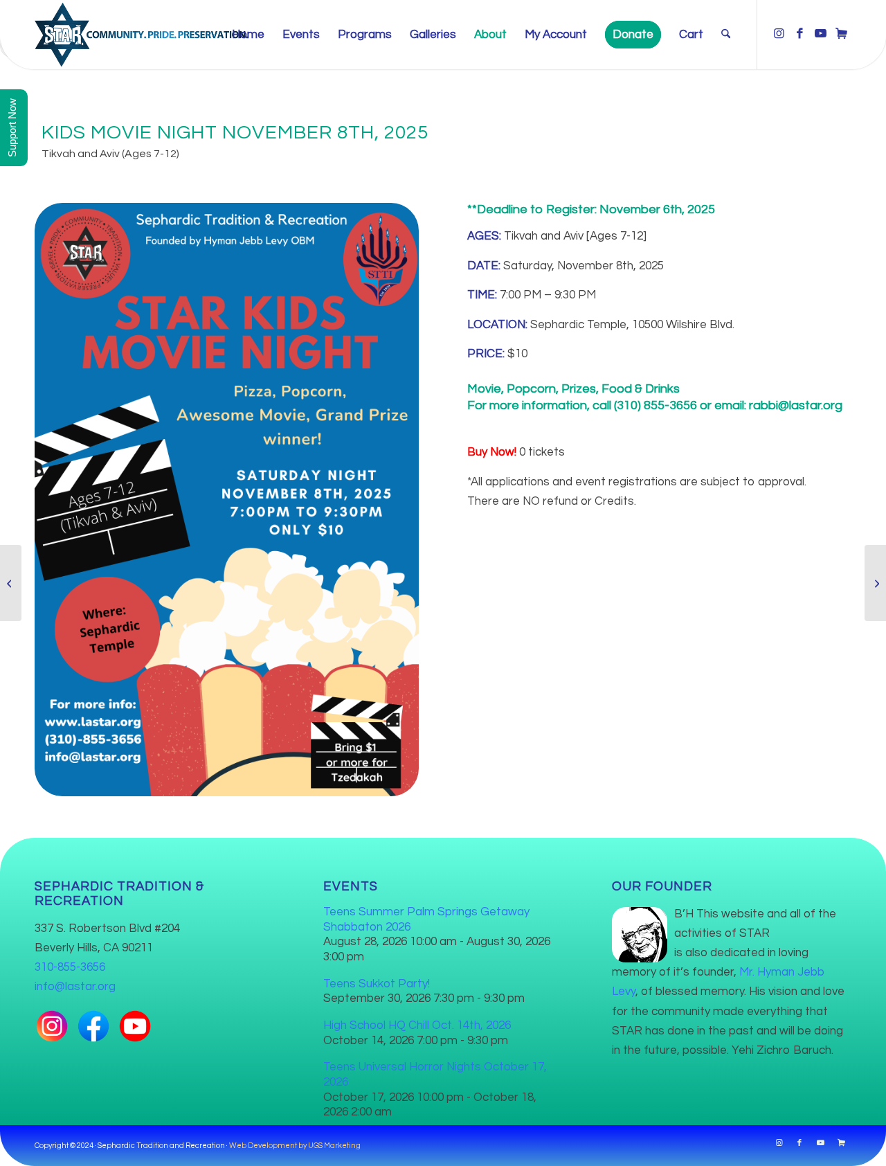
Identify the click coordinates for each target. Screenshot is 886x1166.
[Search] (725, 34)
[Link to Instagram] (778, 34)
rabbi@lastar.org (795, 405)
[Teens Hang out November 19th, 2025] (10, 583)
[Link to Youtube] (820, 34)
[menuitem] (248, 34)
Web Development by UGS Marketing (295, 1145)
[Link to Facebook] (799, 34)
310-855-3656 (70, 967)
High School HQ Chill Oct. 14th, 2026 (417, 1025)
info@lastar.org (75, 986)
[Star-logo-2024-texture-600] (141, 34)
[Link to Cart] (841, 34)
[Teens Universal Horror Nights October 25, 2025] (875, 583)
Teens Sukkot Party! (376, 984)
